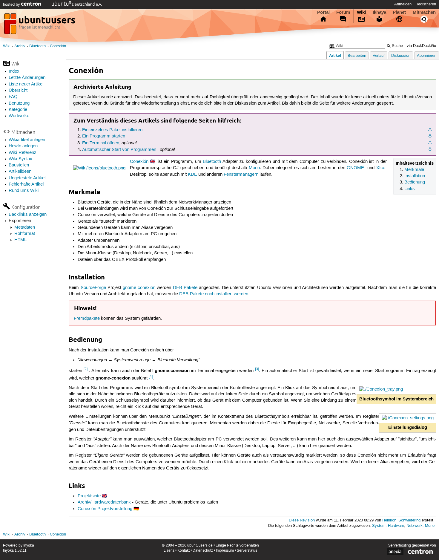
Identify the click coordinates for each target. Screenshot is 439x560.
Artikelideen (20, 171)
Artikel (335, 55)
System (379, 526)
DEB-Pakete (185, 287)
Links (409, 189)
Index (14, 71)
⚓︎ (430, 130)
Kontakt (183, 550)
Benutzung (19, 103)
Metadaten (24, 227)
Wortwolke (19, 116)
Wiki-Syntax (20, 159)
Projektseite (89, 496)
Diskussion (400, 55)
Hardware (396, 526)
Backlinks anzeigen (28, 214)
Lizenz (169, 550)
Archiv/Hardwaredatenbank (104, 502)
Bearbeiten (357, 55)
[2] (86, 369)
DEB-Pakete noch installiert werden (213, 294)
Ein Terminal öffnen (100, 143)
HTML (20, 240)
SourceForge (93, 287)
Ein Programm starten (103, 136)
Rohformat (24, 233)
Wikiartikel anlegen (27, 140)
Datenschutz (203, 550)
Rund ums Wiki (24, 190)
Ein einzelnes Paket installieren (112, 130)
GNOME (355, 168)
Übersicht (18, 90)
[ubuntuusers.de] (40, 25)
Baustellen (19, 165)
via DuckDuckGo (421, 46)
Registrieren (425, 4)
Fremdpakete (87, 318)
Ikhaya (379, 12)
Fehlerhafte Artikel (26, 184)
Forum (343, 12)
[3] (257, 369)
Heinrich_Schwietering (401, 520)
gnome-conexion (139, 287)
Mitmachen (424, 12)
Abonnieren (426, 55)
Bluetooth (37, 46)
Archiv (19, 46)
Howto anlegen (23, 146)
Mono (254, 168)
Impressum (225, 550)
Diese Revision (302, 520)
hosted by (12, 4)
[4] (151, 376)
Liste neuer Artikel (26, 84)
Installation (414, 176)
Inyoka (28, 545)
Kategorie (18, 109)
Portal (323, 12)
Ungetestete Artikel (27, 178)
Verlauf (379, 55)
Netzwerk (414, 526)
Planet (399, 12)
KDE (192, 174)
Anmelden (403, 4)
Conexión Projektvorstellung (105, 509)
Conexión (58, 46)
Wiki (361, 12)
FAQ (13, 97)
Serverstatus (247, 550)
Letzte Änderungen (27, 77)
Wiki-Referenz (22, 152)
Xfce (380, 168)
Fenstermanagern (241, 174)
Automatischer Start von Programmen (119, 149)
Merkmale (414, 169)
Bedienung (414, 182)
